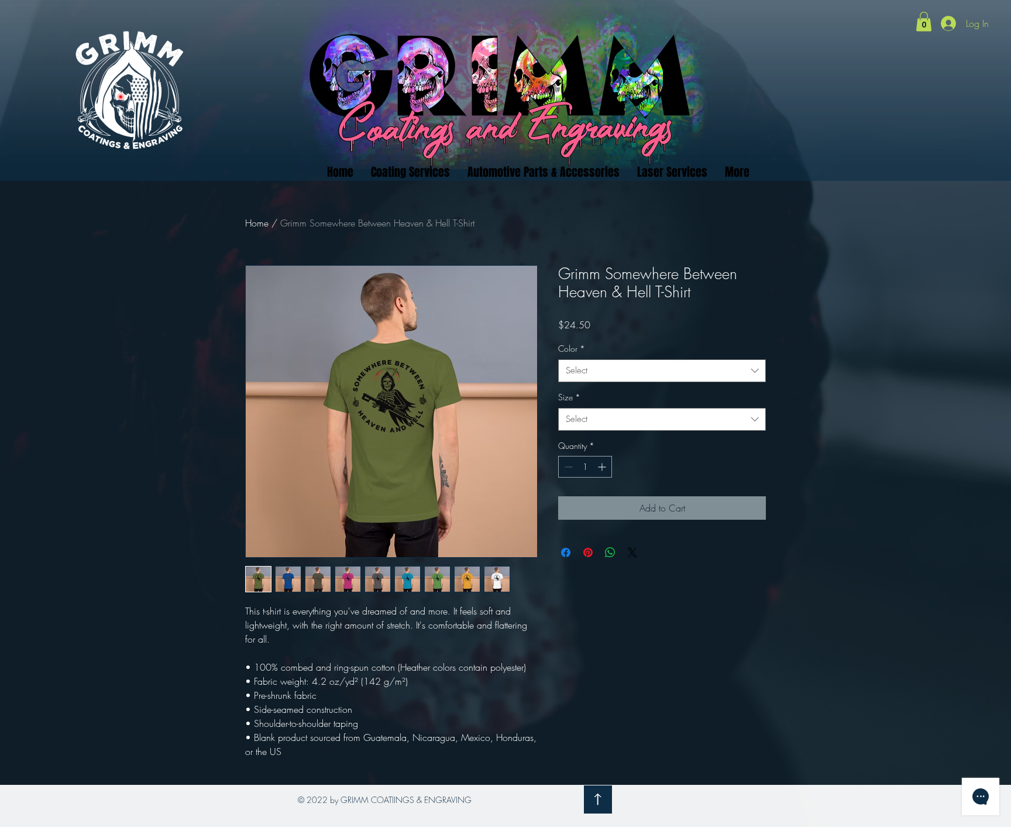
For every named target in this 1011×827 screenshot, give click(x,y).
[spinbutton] (585, 467)
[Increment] (603, 467)
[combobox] (662, 370)
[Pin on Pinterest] (588, 552)
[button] (924, 21)
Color (571, 348)
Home (257, 223)
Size (569, 397)
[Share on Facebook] (566, 552)
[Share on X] (632, 552)
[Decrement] (567, 467)
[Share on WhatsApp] (610, 552)
